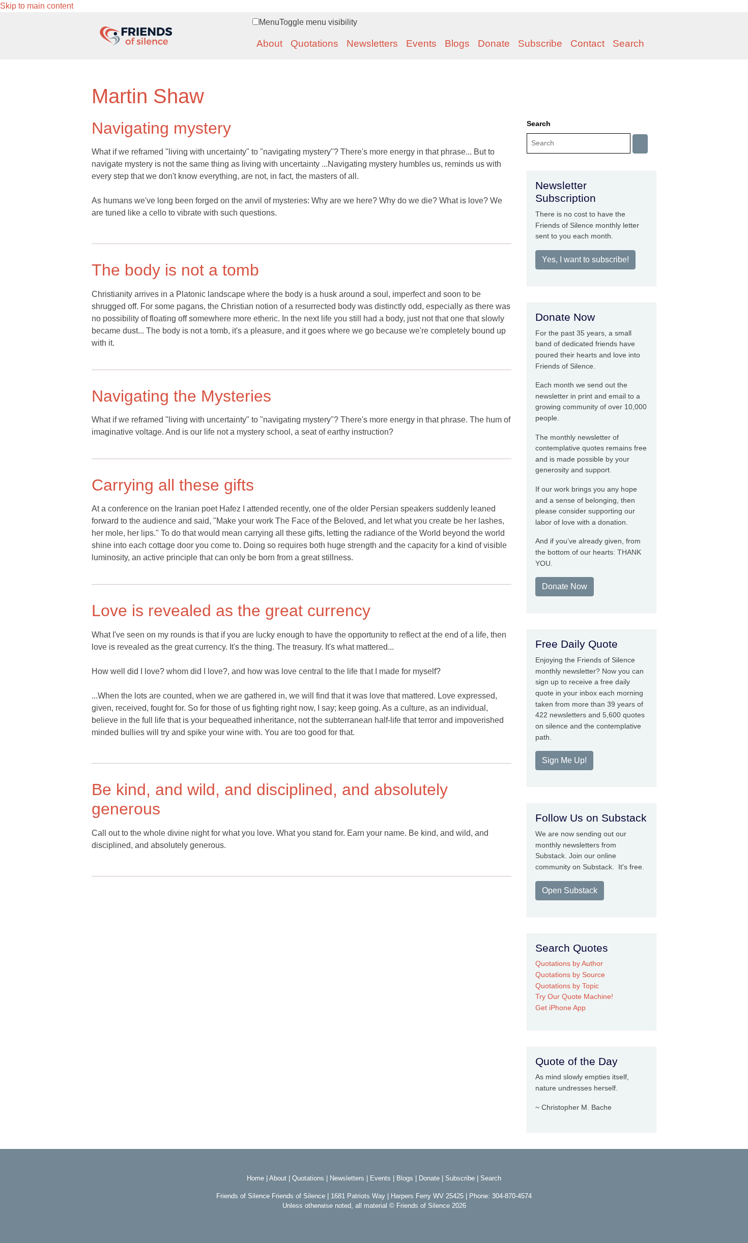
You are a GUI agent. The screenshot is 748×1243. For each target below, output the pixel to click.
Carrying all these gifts (173, 485)
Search (628, 43)
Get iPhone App (560, 1008)
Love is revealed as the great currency (231, 610)
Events (421, 43)
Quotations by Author (569, 963)
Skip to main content (36, 6)
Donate (494, 43)
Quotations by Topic (567, 986)
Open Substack (569, 890)
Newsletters (372, 43)
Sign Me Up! (564, 760)
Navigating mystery (161, 128)
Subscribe (540, 43)
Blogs (457, 43)
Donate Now (564, 586)
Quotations (314, 43)
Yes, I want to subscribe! (585, 259)
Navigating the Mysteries (181, 396)
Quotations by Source (570, 975)
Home (255, 1178)
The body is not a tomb (175, 270)
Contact (587, 43)
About (269, 43)
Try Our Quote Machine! (574, 996)
